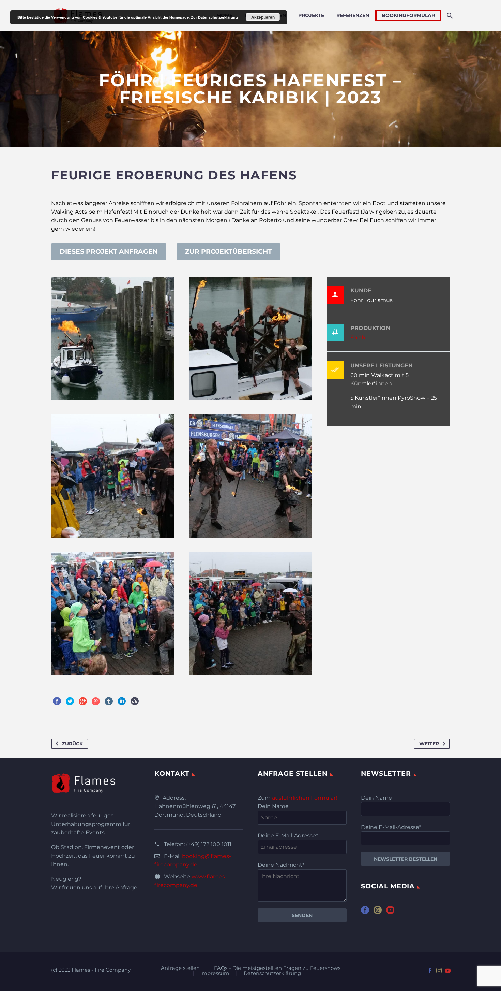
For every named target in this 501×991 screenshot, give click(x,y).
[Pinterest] (96, 701)
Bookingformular (408, 15)
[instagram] (378, 912)
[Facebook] (57, 701)
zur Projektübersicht (228, 252)
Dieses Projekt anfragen (109, 252)
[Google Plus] (83, 701)
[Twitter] (70, 701)
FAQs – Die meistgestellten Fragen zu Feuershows (277, 968)
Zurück (72, 744)
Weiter (429, 744)
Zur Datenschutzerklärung (214, 17)
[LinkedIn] (122, 701)
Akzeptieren (263, 17)
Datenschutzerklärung (272, 973)
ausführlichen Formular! (304, 798)
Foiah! (358, 337)
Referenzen (352, 15)
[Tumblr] (109, 701)
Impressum (214, 973)
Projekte (311, 15)
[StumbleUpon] (135, 701)
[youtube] (390, 912)
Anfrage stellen (180, 968)
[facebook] (365, 912)
